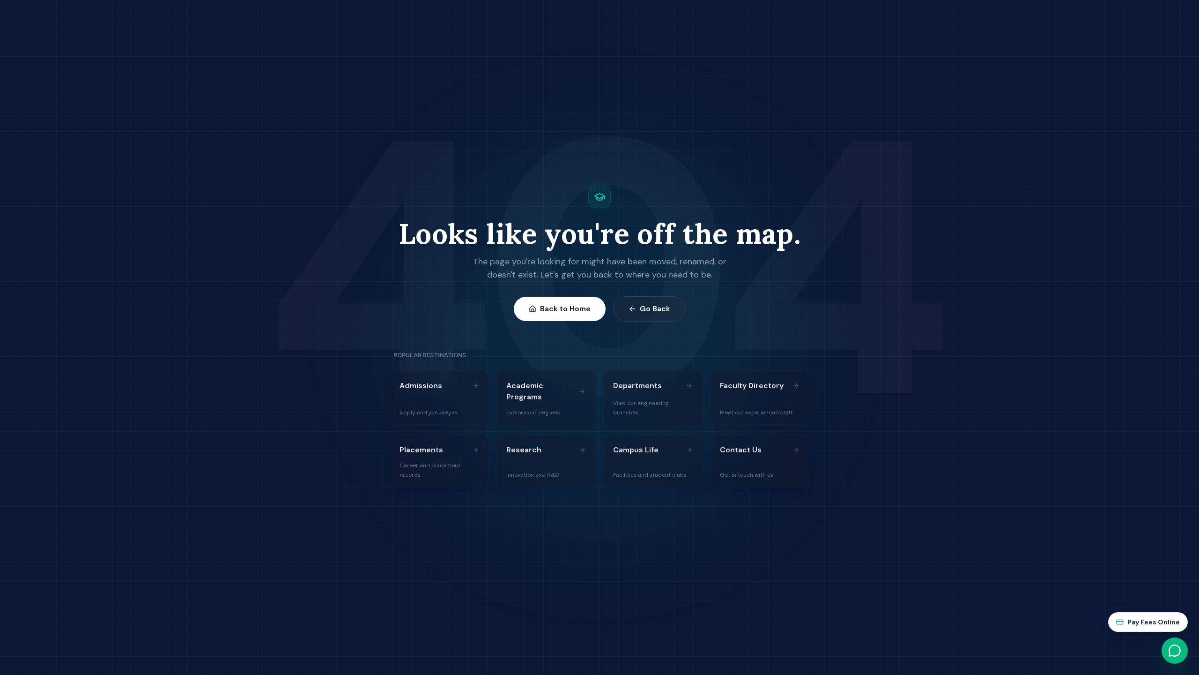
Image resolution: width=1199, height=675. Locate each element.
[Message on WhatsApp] (1175, 651)
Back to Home (565, 309)
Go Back (655, 309)
